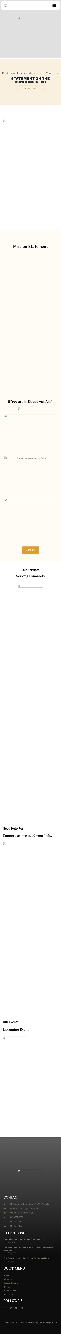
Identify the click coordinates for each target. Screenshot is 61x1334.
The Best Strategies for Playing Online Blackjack (26, 1258)
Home (6, 1275)
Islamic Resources (11, 1283)
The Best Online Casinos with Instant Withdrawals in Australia (28, 1248)
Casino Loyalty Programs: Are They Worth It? (24, 1239)
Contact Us (8, 1294)
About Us (8, 1279)
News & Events (10, 1290)
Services (7, 1287)
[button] (54, 5)
